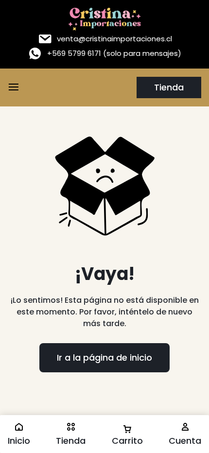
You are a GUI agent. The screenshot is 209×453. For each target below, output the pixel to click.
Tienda (169, 87)
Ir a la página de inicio (104, 357)
